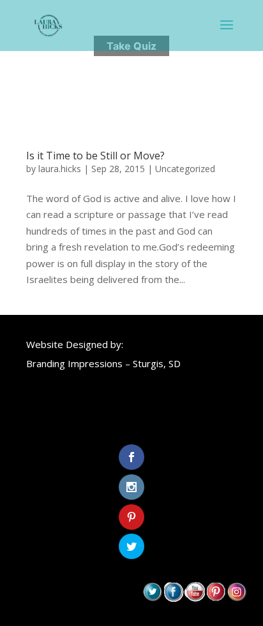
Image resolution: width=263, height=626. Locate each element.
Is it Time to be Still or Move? (95, 156)
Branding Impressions (74, 363)
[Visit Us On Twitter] (152, 598)
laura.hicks (59, 169)
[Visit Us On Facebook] (173, 598)
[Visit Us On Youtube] (194, 598)
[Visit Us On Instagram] (236, 598)
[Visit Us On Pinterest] (215, 598)
